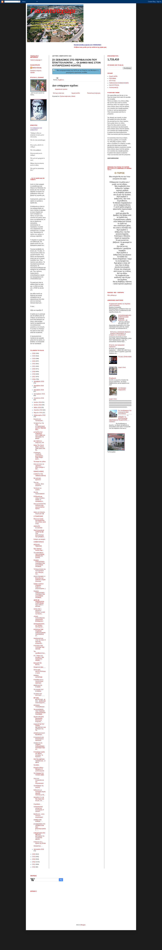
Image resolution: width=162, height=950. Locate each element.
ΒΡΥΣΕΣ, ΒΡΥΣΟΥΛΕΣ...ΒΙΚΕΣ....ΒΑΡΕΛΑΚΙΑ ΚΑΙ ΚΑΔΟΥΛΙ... (40, 700)
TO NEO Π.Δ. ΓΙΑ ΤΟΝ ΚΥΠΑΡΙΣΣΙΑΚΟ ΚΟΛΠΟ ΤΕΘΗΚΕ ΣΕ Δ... (40, 426)
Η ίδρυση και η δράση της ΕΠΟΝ (40, 842)
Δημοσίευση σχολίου (61, 89)
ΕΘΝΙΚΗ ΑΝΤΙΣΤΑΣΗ (38, 676)
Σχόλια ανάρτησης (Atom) (67, 96)
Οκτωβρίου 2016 (39, 390)
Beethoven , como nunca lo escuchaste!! (39, 815)
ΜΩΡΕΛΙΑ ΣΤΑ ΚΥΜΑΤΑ (38, 686)
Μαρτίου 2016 (38, 412)
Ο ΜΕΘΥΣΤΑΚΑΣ (39, 542)
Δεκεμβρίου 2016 (39, 381)
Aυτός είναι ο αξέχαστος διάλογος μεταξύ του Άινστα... (39, 611)
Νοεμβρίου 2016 (39, 385)
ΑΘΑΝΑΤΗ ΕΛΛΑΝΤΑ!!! (38, 527)
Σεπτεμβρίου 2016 (39, 394)
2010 (34, 867)
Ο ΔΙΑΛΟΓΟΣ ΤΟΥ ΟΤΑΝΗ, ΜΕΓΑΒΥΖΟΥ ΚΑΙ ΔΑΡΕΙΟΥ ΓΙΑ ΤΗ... (40, 727)
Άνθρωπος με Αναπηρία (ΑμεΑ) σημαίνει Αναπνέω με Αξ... (39, 792)
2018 (34, 374)
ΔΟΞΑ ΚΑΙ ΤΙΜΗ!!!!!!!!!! (38, 545)
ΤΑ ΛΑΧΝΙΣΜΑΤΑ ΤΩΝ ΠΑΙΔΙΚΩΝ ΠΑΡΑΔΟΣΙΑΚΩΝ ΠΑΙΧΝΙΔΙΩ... (40, 712)
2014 (34, 856)
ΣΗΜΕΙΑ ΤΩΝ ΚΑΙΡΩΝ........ (38, 820)
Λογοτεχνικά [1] (113, 87)
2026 (34, 353)
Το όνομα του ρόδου (40, 461)
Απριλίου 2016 (38, 410)
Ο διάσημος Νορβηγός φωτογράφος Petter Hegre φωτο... (38, 456)
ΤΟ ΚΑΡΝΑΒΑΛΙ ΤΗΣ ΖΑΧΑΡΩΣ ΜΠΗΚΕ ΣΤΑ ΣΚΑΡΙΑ (39, 555)
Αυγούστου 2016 (39, 398)
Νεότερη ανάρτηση (58, 93)
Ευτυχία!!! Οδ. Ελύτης (38, 663)
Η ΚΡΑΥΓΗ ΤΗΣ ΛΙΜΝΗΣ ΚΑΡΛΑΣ (40, 474)
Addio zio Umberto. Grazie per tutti (39, 513)
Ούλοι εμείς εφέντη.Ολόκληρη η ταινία (40, 671)
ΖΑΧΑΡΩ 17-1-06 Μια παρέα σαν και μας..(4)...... (39, 799)
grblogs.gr (113, 295)
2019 (34, 371)
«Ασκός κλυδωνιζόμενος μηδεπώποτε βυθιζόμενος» (39, 619)
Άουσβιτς (36, 765)
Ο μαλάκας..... (38, 804)
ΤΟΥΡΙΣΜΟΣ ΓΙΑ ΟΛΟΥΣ (38, 786)
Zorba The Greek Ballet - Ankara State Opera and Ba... (39, 447)
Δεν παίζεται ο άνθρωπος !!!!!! (39, 441)
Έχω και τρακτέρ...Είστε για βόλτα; (39, 484)
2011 (34, 864)
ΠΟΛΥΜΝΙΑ (112, 78)
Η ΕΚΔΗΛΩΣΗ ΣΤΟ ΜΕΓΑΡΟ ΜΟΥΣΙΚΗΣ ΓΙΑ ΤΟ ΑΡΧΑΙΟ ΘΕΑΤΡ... (39, 836)
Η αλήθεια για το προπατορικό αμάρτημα (38, 681)
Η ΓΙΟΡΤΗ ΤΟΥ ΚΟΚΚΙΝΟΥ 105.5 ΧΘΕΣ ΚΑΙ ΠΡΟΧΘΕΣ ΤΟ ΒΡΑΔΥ (39, 435)
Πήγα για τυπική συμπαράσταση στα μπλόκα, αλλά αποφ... (40, 521)
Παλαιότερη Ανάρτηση (93, 93)
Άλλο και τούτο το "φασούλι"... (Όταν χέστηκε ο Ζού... (39, 466)
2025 (34, 356)
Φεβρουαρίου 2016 (39, 415)
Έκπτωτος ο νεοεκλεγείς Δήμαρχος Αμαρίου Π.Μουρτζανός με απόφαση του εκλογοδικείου (120, 333)
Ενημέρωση (112, 378)
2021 (34, 366)
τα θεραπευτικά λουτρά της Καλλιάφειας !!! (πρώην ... (39, 809)
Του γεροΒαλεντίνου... (40, 652)
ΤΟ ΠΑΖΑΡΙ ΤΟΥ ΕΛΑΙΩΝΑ (38, 690)
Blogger (83, 925)
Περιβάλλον (61, 79)
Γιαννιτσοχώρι (52, 10)
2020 (34, 369)
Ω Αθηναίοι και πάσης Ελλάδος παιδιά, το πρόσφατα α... (39, 499)
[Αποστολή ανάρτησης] (57, 77)
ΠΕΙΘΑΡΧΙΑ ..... (38, 846)
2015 (34, 854)
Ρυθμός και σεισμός (39, 539)
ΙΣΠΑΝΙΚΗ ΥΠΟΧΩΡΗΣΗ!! (39, 706)
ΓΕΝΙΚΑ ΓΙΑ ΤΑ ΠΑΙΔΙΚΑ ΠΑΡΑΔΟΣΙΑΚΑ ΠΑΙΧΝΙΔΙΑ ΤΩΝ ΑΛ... (39, 746)
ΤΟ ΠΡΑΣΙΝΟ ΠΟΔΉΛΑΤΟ (122, 388)
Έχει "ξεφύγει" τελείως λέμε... (38, 549)
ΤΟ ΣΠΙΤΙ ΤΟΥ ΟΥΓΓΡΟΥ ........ (39, 694)
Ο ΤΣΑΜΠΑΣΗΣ (38, 516)
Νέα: (108, 295)
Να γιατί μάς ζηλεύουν (37, 479)
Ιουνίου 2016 (38, 405)
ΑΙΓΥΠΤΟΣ (112, 81)
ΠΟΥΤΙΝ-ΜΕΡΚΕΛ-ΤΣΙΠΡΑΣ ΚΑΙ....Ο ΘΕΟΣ (39, 760)
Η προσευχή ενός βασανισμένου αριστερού (39, 738)
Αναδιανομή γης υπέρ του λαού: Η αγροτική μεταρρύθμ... (40, 641)
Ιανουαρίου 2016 (39, 849)
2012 (34, 862)
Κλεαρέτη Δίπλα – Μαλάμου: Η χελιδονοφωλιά (39, 769)
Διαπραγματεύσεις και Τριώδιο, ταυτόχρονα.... (39, 625)
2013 (34, 859)
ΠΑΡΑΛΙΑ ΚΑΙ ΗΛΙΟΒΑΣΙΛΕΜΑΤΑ (119, 83)
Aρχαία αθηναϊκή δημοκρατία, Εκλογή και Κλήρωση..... (39, 719)
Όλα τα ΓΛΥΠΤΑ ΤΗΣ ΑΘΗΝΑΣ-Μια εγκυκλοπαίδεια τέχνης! (40, 506)
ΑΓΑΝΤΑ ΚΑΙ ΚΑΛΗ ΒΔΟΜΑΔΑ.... (39, 733)
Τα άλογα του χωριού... (37, 488)
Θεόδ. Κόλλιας (37, 68)
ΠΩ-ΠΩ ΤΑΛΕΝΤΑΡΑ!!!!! (39, 493)
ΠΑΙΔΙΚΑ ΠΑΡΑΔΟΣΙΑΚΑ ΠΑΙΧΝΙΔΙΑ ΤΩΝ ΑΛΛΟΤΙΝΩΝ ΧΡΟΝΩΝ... (39, 563)
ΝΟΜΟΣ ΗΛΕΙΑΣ (39, 471)
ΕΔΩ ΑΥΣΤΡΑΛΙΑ (114, 85)
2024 (34, 358)
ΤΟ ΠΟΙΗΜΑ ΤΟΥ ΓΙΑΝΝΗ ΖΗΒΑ (39, 774)
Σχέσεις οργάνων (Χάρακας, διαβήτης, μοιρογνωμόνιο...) (40, 586)
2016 (34, 379)
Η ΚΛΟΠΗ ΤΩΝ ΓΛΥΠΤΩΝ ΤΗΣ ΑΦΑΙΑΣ (39, 647)
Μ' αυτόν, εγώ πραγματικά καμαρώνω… (116, 345)
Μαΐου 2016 (37, 407)
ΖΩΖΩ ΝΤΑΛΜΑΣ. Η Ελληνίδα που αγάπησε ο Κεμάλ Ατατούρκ (40, 579)
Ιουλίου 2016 (38, 402)
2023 (34, 361)
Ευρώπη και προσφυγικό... (39, 419)
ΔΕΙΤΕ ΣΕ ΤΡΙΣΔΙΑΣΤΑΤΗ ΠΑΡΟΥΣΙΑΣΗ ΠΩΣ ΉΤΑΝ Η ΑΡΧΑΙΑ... (39, 603)
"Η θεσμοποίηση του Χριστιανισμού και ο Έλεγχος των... (40, 571)
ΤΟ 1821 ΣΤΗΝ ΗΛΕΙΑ (124, 356)
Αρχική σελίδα (76, 93)
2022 (34, 363)
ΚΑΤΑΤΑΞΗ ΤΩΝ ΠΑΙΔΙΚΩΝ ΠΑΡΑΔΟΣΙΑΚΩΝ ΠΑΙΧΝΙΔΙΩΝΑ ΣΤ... (40, 633)
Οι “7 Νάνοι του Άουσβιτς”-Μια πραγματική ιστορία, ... (39, 658)
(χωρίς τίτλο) (122, 367)
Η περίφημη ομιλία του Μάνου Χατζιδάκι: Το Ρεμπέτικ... (39, 754)
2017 (34, 376)
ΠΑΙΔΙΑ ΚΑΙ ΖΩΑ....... (40, 667)
